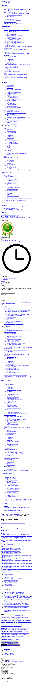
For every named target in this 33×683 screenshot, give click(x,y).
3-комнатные (10, 60)
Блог (5, 656)
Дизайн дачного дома (21, 77)
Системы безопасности (13, 196)
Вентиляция (10, 180)
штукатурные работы (16, 634)
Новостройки (10, 129)
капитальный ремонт (11, 618)
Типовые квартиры (12, 66)
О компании (4, 5)
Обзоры (11, 523)
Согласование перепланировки (12, 46)
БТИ (2, 615)
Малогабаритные (11, 131)
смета (13, 631)
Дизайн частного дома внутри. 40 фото (14, 593)
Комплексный (10, 161)
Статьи (15, 523)
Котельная (9, 193)
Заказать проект (12, 240)
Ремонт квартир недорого (10, 149)
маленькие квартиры (25, 618)
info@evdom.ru (14, 661)
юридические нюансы (18, 636)
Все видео (3, 646)
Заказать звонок (5, 284)
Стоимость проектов (9, 176)
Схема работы (10, 19)
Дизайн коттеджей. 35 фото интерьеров (14, 592)
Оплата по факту (11, 16)
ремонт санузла (23, 629)
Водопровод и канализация (14, 187)
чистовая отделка (8, 634)
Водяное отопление (12, 191)
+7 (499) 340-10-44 (5, 2)
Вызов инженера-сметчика (14, 107)
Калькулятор (10, 88)
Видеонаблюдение (11, 183)
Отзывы (6, 23)
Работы (6, 205)
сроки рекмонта (24, 631)
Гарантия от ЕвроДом (12, 97)
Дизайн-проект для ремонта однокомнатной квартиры (18, 596)
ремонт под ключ (15, 629)
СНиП (8, 95)
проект (26, 624)
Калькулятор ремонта (9, 126)
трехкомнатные (21, 633)
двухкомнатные (11, 615)
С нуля (8, 147)
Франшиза (22, 10)
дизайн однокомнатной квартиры (21, 617)
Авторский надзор (11, 37)
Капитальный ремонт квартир (11, 140)
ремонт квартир (17, 626)
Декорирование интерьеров (14, 38)
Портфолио (4, 202)
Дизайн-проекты (8, 206)
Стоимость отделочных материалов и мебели (18, 117)
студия (10, 633)
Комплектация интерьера (10, 581)
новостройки (11, 620)
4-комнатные (10, 62)
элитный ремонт (7, 636)
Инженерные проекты (6, 172)
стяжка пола (15, 633)
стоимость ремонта (5, 633)
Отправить (3, 300)
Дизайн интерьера (5, 26)
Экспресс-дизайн (11, 32)
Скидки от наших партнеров (14, 20)
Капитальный (10, 160)
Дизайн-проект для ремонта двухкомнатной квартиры (18, 597)
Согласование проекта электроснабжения (14, 200)
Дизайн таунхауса (8, 577)
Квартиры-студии (11, 56)
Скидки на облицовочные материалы (16, 118)
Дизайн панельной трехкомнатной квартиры (15, 603)
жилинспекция (4, 618)
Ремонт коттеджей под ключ (11, 157)
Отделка (9, 146)
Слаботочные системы (13, 184)
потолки (12, 624)
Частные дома (10, 168)
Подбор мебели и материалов (14, 35)
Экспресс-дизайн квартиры (11, 64)
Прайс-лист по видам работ (14, 89)
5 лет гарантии (11, 17)
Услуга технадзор (8, 110)
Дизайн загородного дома (10, 75)
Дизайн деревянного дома (24, 75)
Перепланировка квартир (10, 582)
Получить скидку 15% (12, 124)
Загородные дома (11, 167)
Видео (7, 523)
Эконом (9, 163)
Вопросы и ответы (18, 23)
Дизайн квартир (8, 575)
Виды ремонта (10, 85)
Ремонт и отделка (5, 79)
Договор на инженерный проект (22, 198)
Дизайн (6, 28)
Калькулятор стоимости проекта (12, 53)
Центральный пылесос (13, 190)
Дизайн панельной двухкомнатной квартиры (15, 601)
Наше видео (11, 10)
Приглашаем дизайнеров (10, 13)
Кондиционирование (12, 179)
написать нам (12, 278)
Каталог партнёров (12, 121)
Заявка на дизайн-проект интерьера (16, 42)
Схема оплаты (10, 103)
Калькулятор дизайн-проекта (11, 41)
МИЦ (8, 122)
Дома (5, 73)
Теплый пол (10, 194)
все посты (3, 523)
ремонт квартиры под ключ (16, 628)
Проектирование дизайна (20, 49)
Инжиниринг (7, 175)
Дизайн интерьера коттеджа (19, 74)
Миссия (17, 10)
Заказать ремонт (8, 101)
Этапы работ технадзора (13, 111)
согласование (18, 631)
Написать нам (4, 240)
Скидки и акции (8, 154)
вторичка (5, 615)
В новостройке (11, 63)
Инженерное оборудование (14, 120)
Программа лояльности (10, 22)
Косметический (11, 164)
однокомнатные (8, 622)
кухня (18, 619)
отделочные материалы (23, 622)
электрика (24, 634)
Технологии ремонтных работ (14, 99)
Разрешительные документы (14, 15)
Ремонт (6, 82)
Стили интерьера (8, 587)
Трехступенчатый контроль (14, 92)
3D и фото (23, 46)
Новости (10, 23)
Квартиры (6, 52)
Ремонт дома (7, 165)
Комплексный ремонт (12, 143)
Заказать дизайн (11, 45)
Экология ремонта (11, 100)
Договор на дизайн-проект (14, 43)
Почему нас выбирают (23, 13)
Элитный (9, 158)
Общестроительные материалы (15, 115)
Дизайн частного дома (9, 77)
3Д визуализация (11, 34)
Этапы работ (25, 30)
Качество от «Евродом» (13, 96)
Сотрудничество (11, 12)
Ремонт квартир (8, 584)
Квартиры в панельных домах (14, 151)
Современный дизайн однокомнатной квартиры (16, 606)
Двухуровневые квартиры (13, 68)
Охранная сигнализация (13, 182)
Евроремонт (10, 145)
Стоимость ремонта (9, 83)
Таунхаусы (9, 70)
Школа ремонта (21, 523)
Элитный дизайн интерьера (11, 67)
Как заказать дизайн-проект (11, 580)
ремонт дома (10, 626)
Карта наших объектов (16, 209)
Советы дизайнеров (9, 585)
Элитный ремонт (11, 142)
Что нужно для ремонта (10, 114)
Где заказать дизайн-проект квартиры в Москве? (16, 604)
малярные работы (4, 620)
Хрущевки (9, 150)
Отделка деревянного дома (11, 170)
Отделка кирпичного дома (25, 170)
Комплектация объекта (13, 39)
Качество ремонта (8, 90)
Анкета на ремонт (11, 104)
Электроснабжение (12, 178)
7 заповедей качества (12, 93)
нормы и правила (19, 620)
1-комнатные (10, 57)
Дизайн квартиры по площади (12, 71)
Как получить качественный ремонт (16, 113)
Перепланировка (12, 208)
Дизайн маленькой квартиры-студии (13, 595)
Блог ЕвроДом (4, 571)
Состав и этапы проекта (10, 31)
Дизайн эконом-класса (24, 64)
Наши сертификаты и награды (18, 9)
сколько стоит (6, 631)
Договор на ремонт (12, 106)
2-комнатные (10, 59)
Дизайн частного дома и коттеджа (12, 578)
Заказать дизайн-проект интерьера (13, 30)
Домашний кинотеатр (12, 189)
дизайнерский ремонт (9, 617)
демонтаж (25, 615)
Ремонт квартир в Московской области (17, 153)
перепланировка (5, 624)
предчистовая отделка (19, 624)
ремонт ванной (4, 626)
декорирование (19, 615)
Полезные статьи (8, 50)
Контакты (3, 212)
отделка (13, 622)
